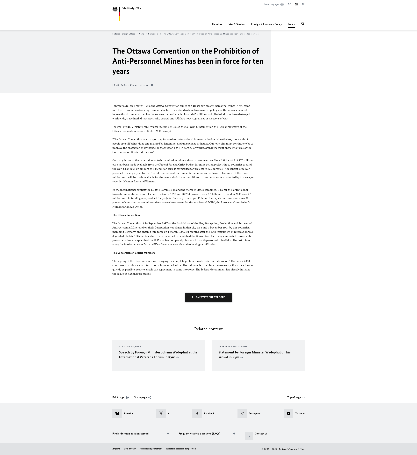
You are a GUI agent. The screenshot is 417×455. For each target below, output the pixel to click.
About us (217, 24)
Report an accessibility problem (181, 448)
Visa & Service (237, 24)
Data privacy (130, 448)
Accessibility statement (151, 448)
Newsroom (153, 34)
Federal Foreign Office (123, 34)
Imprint (116, 448)
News (291, 25)
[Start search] (303, 24)
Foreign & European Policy (266, 24)
